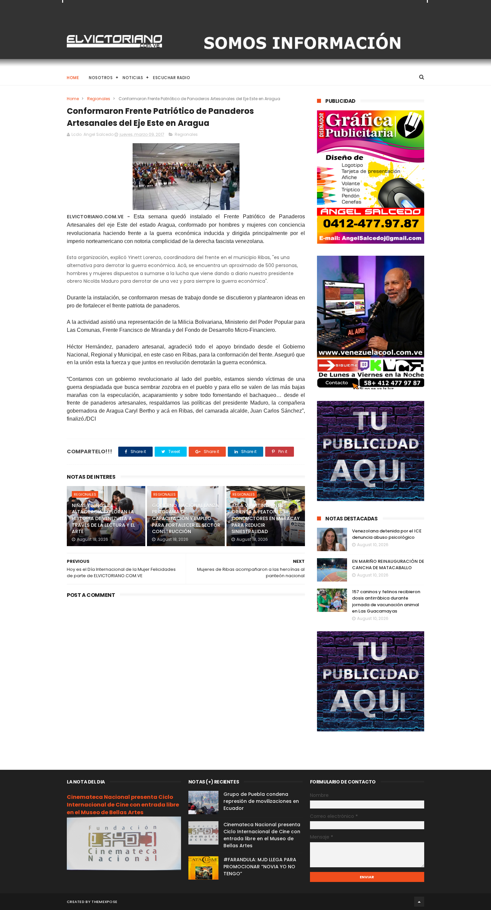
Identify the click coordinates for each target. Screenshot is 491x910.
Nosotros (101, 77)
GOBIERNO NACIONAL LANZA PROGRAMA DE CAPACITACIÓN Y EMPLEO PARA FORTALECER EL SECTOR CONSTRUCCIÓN (186, 518)
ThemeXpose (104, 901)
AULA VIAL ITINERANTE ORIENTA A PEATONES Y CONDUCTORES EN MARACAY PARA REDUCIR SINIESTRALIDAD (265, 518)
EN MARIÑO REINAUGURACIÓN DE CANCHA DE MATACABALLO (388, 564)
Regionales (98, 98)
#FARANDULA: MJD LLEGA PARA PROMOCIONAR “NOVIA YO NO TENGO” (259, 866)
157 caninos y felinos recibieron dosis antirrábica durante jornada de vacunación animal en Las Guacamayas (386, 602)
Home (73, 77)
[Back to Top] (419, 902)
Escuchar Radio (171, 77)
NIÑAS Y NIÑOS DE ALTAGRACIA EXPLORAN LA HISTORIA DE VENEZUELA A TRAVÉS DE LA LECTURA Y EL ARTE (103, 518)
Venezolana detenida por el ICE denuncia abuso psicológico (387, 534)
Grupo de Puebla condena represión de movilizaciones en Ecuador (261, 801)
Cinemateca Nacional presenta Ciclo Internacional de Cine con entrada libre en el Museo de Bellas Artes (123, 804)
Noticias (133, 77)
